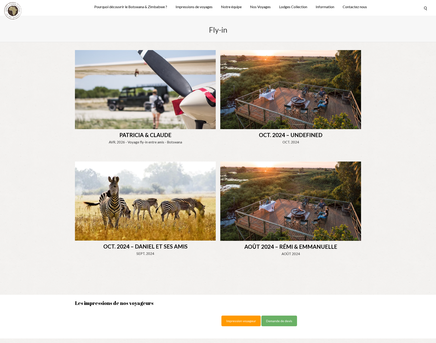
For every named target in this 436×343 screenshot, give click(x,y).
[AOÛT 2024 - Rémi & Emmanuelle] (290, 201)
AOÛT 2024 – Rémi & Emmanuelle (290, 246)
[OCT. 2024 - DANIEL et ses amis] (145, 201)
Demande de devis (279, 321)
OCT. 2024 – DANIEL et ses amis (145, 246)
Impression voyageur (241, 321)
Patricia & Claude (145, 135)
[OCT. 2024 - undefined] (290, 89)
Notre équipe (231, 7)
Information (325, 7)
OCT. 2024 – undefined (290, 135)
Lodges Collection (293, 7)
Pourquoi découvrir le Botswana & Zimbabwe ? (130, 7)
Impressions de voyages (194, 7)
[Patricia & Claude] (145, 89)
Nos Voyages (260, 7)
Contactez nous (355, 7)
